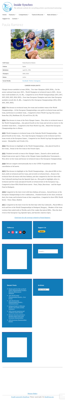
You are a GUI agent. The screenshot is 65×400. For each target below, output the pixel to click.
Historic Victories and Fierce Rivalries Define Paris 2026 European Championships (17, 316)
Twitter (31, 81)
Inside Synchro (23, 5)
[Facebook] (9, 232)
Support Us (6, 19)
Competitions (23, 15)
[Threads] (24, 232)
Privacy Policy (32, 394)
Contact (14, 19)
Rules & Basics (52, 15)
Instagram (37, 81)
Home (4, 15)
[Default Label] (20, 232)
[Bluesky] (16, 232)
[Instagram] (13, 232)
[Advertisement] (17, 261)
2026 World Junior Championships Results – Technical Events (16, 302)
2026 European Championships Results (17, 320)
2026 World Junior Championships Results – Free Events (17, 297)
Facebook (25, 81)
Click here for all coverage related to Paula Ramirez (32, 218)
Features (12, 15)
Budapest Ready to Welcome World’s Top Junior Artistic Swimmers (17, 307)
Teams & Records (37, 15)
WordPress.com (49, 397)
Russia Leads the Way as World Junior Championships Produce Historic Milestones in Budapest (17, 291)
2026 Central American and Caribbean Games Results (16, 311)
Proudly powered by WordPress (20, 397)
